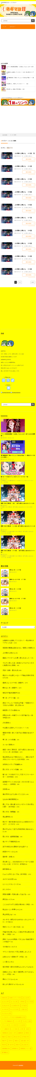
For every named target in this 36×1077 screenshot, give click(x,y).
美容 (18, 1044)
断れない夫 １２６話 (15, 589)
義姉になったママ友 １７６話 (18, 598)
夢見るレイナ (7, 899)
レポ (21, 1029)
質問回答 (15, 1048)
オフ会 (24, 1005)
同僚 (27, 1033)
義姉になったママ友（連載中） (14, 683)
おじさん (5, 1001)
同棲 (4, 1036)
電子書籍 (5, 1052)
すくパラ (30, 1001)
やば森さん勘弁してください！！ (14, 728)
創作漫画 (6, 869)
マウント (5, 1025)
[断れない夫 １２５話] (5, 611)
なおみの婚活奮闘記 (10, 799)
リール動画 (5, 1029)
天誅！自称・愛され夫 (10, 670)
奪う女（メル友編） (10, 739)
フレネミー (27, 1021)
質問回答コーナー (25, 1048)
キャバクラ (14, 1009)
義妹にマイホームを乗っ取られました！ (17, 658)
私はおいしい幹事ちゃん (11, 909)
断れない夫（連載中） (10, 688)
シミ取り (23, 1009)
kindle (4, 997)
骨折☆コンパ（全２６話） (12, 927)
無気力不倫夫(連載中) (10, 693)
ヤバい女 (21, 1025)
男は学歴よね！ (8, 914)
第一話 (11, 1044)
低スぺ (13, 1033)
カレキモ (5, 1009)
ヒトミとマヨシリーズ (10, 884)
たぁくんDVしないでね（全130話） (15, 874)
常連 (4, 1040)
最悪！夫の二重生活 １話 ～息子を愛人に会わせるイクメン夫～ (18, 503)
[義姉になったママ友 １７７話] (5, 582)
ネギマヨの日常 (8, 879)
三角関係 (5, 1033)
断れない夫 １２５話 (15, 608)
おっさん (14, 1001)
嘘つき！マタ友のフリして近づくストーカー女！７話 (14, 476)
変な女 (17, 1036)
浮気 (4, 1044)
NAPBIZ (21, 1065)
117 (20, 282)
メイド (13, 1025)
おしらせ (12, 437)
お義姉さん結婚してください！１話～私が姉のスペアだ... (20, 72)
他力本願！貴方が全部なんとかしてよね (17, 967)
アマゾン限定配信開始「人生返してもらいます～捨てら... (20, 67)
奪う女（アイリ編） (10, 698)
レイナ (14, 1029)
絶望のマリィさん (9, 852)
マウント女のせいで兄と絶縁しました (16, 952)
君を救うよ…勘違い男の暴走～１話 (15, 89)
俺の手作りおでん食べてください (14, 794)
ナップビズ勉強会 (7, 1021)
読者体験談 (6, 1048)
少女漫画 (6, 723)
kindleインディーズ (15, 997)
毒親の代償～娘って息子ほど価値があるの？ (18, 733)
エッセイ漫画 (7, 744)
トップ (4, 26)
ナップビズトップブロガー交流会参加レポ (13, 1017)
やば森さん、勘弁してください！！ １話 (17, 83)
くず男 (21, 1001)
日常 (11, 1040)
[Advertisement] (18, 309)
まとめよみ (5, 1005)
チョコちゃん (6, 1013)
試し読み (25, 1044)
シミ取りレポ (7, 962)
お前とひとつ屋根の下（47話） (14, 957)
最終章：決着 (7, 857)
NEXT (32, 282)
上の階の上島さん (28, 156)
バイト (18, 1021)
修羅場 (20, 1033)
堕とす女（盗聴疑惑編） (11, 836)
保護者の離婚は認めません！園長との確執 (18, 648)
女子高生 (25, 1036)
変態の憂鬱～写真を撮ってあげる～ (15, 894)
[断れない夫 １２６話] (5, 592)
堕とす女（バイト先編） (11, 769)
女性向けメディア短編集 (11, 764)
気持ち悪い (25, 1040)
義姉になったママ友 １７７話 (18, 579)
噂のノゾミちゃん (9, 979)
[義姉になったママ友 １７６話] (5, 602)
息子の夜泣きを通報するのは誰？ (14, 847)
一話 (27, 1029)
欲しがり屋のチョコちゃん (12, 984)
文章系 (5, 789)
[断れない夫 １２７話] (5, 573)
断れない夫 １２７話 (15, 570)
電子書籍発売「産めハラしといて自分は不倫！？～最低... (20, 78)
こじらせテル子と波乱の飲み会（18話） (17, 904)
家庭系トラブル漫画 (7, 480)
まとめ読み (15, 1005)
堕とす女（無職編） (10, 812)
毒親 (17, 1040)
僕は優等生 (6, 817)
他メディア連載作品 (10, 841)
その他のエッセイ (9, 947)
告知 (10, 1036)
